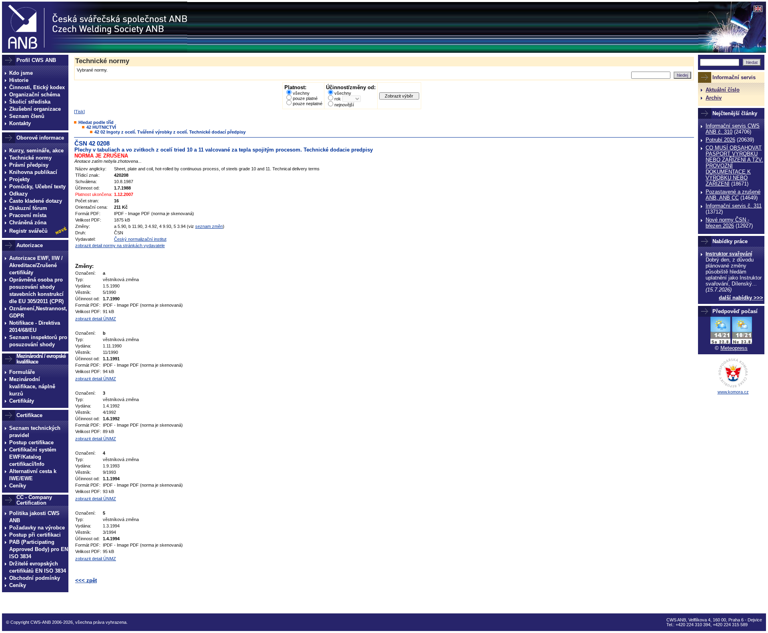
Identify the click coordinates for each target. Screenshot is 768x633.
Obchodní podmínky (34, 578)
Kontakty (20, 123)
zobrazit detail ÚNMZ (95, 318)
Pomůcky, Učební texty (37, 187)
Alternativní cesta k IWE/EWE (32, 474)
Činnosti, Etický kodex (37, 87)
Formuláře (22, 372)
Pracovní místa (27, 215)
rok (337, 98)
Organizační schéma (34, 95)
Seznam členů (26, 116)
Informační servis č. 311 (734, 206)
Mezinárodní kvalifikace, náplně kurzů (32, 386)
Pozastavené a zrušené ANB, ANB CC (733, 195)
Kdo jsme (21, 73)
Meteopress (734, 348)
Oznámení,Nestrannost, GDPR (38, 312)
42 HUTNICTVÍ (101, 127)
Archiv (714, 98)
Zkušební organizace (35, 109)
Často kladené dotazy (35, 201)
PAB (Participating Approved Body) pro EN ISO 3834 (38, 549)
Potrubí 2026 (720, 140)
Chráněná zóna (27, 223)
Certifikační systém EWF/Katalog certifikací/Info (32, 457)
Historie (18, 80)
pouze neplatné (307, 103)
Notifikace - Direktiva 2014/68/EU (34, 326)
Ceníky (17, 486)
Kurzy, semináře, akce (36, 151)
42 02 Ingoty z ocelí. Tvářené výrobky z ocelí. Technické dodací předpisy (170, 132)
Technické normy (30, 158)
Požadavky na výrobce (37, 528)
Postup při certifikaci (35, 535)
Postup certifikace (31, 442)
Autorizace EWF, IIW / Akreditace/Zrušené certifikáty (36, 265)
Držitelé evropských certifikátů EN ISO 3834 (37, 567)
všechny (301, 93)
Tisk (79, 111)
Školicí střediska (29, 102)
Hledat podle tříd (96, 122)
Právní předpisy (28, 165)
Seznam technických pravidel (34, 431)
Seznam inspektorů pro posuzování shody (38, 340)
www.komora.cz (733, 391)
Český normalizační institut (140, 239)
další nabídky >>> (741, 298)
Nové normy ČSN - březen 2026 (727, 223)
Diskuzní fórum (28, 208)
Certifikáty (21, 401)
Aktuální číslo (723, 90)
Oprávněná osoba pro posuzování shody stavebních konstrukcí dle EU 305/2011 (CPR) (36, 290)
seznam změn (209, 226)
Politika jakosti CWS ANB (34, 516)
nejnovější (344, 104)
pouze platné (305, 98)
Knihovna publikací (33, 172)
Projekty (19, 179)
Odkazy (18, 194)
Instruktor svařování (729, 254)
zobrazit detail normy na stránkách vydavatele (120, 245)
